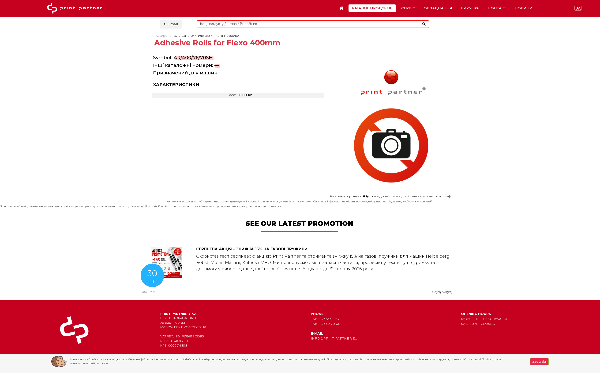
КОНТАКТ (497, 8)
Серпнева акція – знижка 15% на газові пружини (252, 249)
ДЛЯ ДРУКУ (184, 35)
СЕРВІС (408, 8)
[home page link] (76, 8)
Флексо (203, 35)
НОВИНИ (523, 8)
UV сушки (470, 8)
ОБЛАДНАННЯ (438, 8)
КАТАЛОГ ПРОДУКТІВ (372, 8)
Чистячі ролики (226, 35)
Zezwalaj (539, 361)
